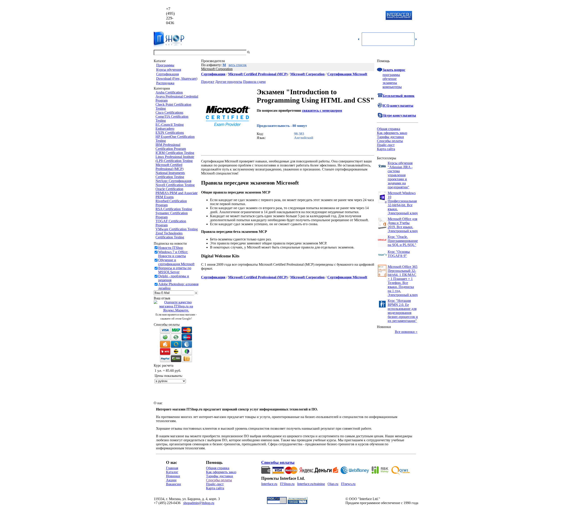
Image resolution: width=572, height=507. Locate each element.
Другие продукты (228, 82)
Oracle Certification (169, 189)
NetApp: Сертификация (173, 181)
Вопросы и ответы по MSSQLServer (174, 270)
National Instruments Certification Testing (170, 175)
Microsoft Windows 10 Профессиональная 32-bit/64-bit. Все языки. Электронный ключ (403, 203)
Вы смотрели (258, 52)
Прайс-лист (386, 145)
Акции (171, 480)
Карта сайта (386, 149)
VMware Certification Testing (177, 229)
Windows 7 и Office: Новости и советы (173, 254)
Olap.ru (333, 484)
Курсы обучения (168, 70)
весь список (238, 65)
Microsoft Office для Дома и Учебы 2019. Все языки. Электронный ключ (403, 225)
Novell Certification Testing (175, 185)
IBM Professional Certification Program (171, 147)
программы (391, 75)
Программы (165, 65)
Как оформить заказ (392, 133)
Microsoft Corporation (217, 69)
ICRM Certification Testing (175, 153)
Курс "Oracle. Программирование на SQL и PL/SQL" (403, 241)
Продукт (207, 82)
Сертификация (167, 74)
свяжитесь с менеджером (322, 110)
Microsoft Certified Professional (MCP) (169, 167)
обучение (390, 79)
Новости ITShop (170, 248)
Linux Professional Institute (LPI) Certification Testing (175, 159)
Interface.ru (269, 484)
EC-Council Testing (170, 124)
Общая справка (388, 129)
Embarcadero (165, 128)
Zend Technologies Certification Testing (170, 235)
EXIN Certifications (170, 133)
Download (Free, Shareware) (176, 78)
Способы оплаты (390, 141)
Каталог (172, 472)
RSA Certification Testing (174, 209)
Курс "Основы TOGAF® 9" (399, 254)
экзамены (390, 83)
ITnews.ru (348, 484)
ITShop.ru (287, 484)
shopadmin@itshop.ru (343, 16)
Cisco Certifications (169, 112)
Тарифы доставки (390, 137)
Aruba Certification (169, 92)
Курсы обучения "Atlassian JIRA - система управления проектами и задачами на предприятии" (400, 175)
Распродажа (165, 83)
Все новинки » (406, 332)
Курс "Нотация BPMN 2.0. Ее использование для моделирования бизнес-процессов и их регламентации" (403, 311)
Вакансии (173, 484)
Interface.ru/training (311, 484)
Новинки (173, 476)
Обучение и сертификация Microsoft (176, 262)
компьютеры (392, 87)
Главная (172, 468)
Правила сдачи (254, 82)
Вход (414, 52)
